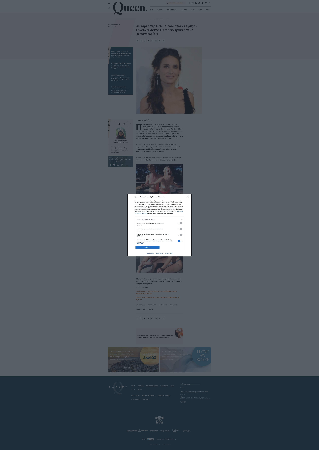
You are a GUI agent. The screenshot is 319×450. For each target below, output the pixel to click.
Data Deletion (150, 253)
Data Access (159, 253)
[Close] (188, 197)
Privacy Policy (169, 253)
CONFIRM (147, 247)
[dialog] (159, 225)
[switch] (180, 223)
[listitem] (159, 219)
